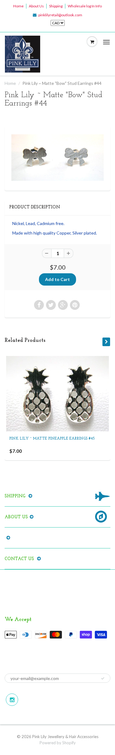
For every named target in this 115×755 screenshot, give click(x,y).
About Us (36, 6)
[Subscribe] (103, 678)
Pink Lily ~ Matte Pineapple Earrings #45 (52, 439)
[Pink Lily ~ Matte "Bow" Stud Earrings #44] (57, 157)
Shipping (56, 6)
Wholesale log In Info (85, 6)
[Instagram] (12, 700)
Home (18, 6)
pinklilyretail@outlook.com (60, 15)
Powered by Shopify (58, 742)
